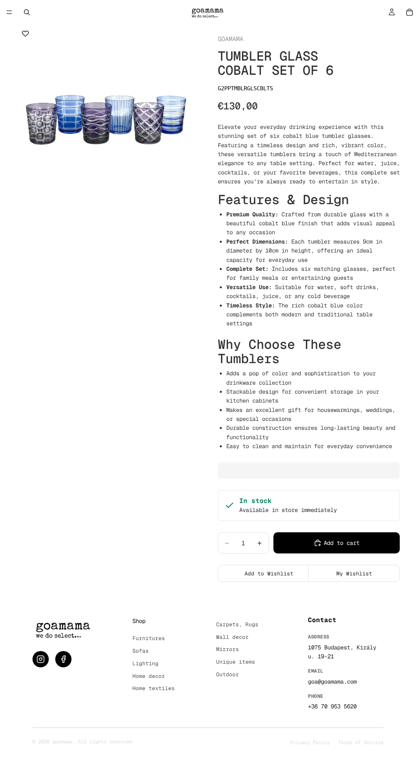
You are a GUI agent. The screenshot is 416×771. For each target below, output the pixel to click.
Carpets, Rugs (237, 624)
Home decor (148, 676)
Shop (138, 621)
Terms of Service (361, 742)
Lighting (145, 663)
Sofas (140, 650)
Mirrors (227, 649)
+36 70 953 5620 (332, 706)
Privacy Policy (310, 742)
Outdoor (227, 674)
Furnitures (148, 638)
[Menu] (9, 12)
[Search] (27, 12)
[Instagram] (40, 659)
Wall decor (232, 637)
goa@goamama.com (332, 681)
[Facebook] (63, 659)
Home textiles (153, 688)
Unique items (235, 661)
